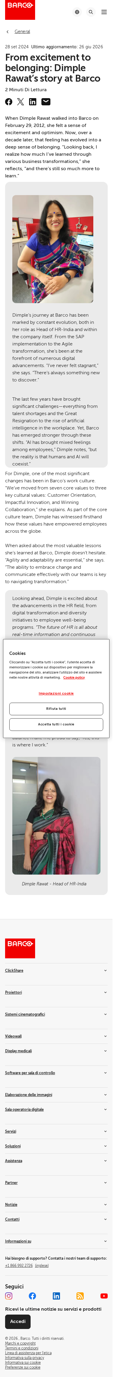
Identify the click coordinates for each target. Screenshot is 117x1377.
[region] (56, 688)
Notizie (11, 1205)
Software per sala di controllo (30, 1073)
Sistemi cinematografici (25, 1014)
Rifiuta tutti (56, 709)
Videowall (13, 1036)
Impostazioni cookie (56, 693)
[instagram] (8, 1296)
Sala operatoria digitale (24, 1109)
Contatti (12, 1219)
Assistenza (13, 1161)
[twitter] (20, 101)
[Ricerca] (91, 12)
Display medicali (18, 1051)
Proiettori (13, 992)
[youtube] (104, 1296)
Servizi (10, 1131)
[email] (46, 101)
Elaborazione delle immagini (28, 1095)
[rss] (80, 1296)
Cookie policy (74, 677)
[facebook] (8, 101)
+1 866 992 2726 (27, 1266)
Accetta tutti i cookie (56, 724)
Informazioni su (18, 1241)
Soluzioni (13, 1146)
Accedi (18, 1321)
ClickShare (14, 971)
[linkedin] (32, 101)
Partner (11, 1183)
